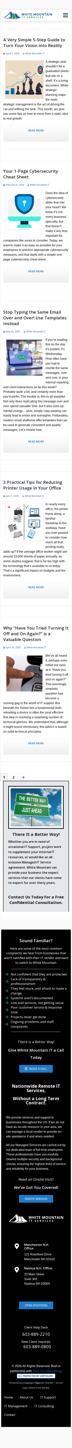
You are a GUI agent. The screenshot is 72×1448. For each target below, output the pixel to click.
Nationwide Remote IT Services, (36, 1088)
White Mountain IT (35, 53)
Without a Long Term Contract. (36, 1101)
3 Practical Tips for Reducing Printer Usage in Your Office (32, 485)
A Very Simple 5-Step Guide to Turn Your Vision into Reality (34, 42)
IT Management (15, 1406)
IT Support (48, 1397)
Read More (36, 130)
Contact (9, 1415)
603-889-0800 (37, 1346)
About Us (26, 1397)
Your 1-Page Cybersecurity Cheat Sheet (30, 174)
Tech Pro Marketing (46, 1371)
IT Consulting (44, 1406)
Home (8, 1397)
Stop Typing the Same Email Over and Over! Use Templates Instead (35, 317)
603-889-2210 (36, 1334)
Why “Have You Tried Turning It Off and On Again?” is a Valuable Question (36, 633)
